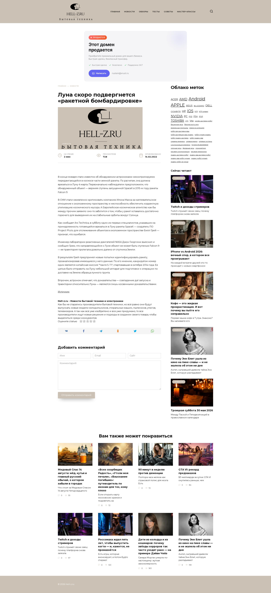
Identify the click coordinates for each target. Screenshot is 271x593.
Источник (63, 291)
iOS (190, 111)
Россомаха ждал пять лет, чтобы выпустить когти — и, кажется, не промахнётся (113, 544)
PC (186, 116)
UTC (186, 121)
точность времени (200, 145)
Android (197, 98)
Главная (115, 12)
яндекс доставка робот (179, 155)
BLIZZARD (199, 106)
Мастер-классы (186, 12)
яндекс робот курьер (199, 158)
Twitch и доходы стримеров (190, 206)
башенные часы (177, 124)
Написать (101, 73)
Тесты (156, 12)
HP (184, 111)
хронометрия (200, 148)
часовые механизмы (199, 152)
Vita (192, 121)
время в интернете (196, 128)
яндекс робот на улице (179, 162)
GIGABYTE (176, 111)
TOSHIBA (177, 120)
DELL (209, 105)
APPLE (178, 104)
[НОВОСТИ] (192, 201)
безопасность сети (191, 124)
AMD (183, 99)
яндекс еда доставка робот (200, 155)
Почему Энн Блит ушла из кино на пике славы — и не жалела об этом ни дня (189, 362)
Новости (129, 12)
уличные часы (176, 148)
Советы (168, 12)
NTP (196, 112)
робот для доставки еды (180, 131)
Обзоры (143, 12)
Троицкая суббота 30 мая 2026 (192, 410)
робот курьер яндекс (203, 135)
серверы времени (178, 141)
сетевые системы (205, 141)
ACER (174, 99)
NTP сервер (203, 112)
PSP (201, 116)
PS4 (196, 116)
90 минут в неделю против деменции (151, 471)
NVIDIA (177, 116)
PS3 (190, 116)
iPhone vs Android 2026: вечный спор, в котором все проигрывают (190, 255)
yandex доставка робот (203, 121)
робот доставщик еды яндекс (182, 135)
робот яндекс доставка (179, 138)
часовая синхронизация (180, 152)
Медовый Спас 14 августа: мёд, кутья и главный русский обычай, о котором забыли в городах (72, 476)
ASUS (189, 105)
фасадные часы (188, 148)
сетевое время (191, 141)
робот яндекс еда (196, 138)
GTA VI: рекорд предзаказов (189, 471)
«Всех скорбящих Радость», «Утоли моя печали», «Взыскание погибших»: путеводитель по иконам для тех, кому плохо (113, 480)
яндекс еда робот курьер (180, 158)
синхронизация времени (180, 145)
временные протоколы (179, 128)
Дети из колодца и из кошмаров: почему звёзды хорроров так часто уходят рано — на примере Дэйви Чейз (154, 546)
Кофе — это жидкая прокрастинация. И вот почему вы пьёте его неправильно (187, 308)
